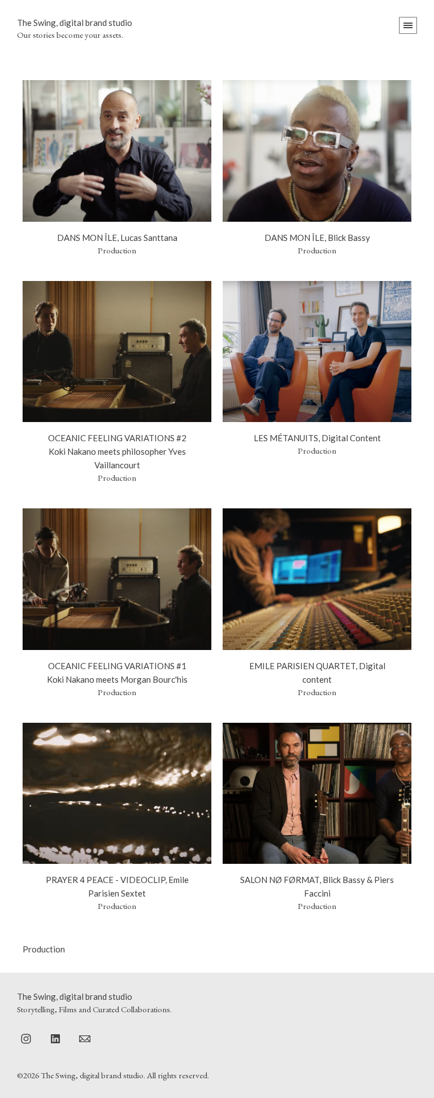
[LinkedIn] (55, 1038)
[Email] (85, 1038)
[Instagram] (26, 1038)
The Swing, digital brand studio (74, 996)
